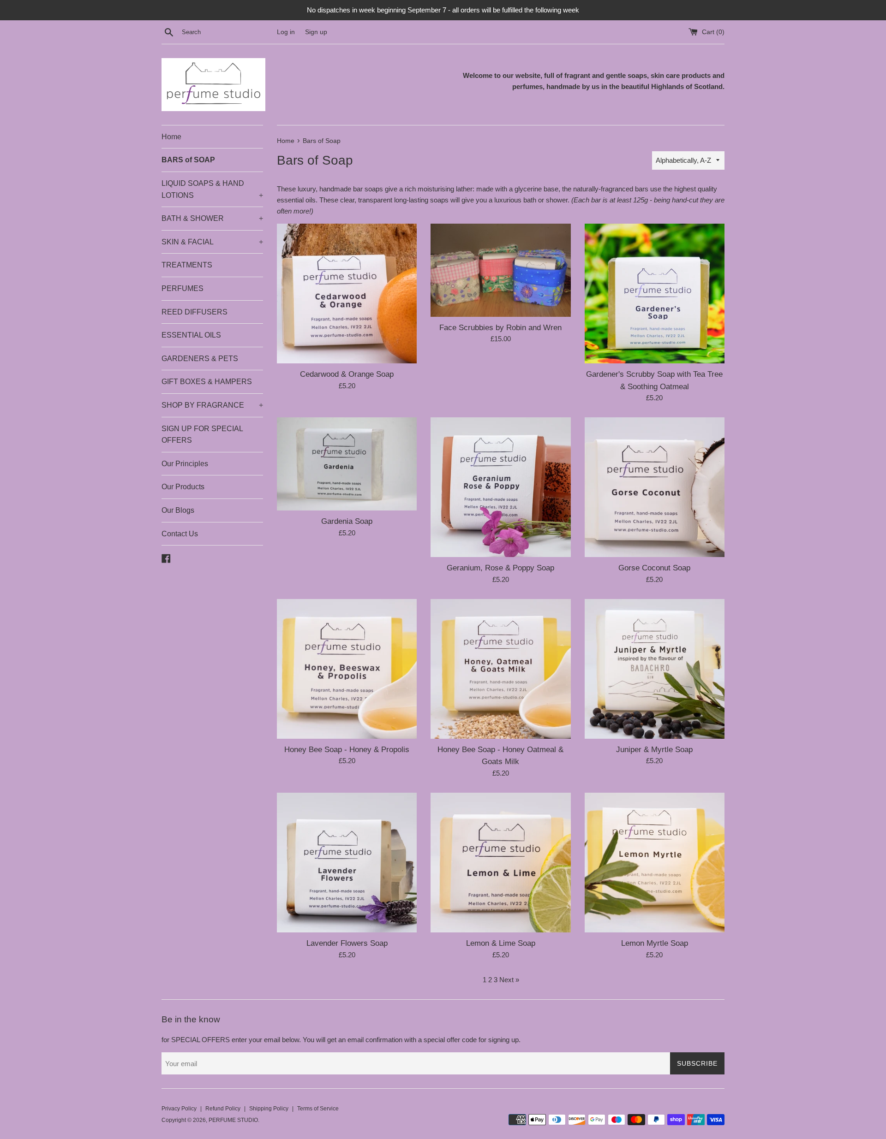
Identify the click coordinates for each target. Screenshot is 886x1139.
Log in (286, 32)
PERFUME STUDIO (233, 1120)
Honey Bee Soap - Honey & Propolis (346, 749)
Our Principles (185, 464)
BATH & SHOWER (212, 218)
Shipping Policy (268, 1108)
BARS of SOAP (188, 160)
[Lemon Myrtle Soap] (654, 862)
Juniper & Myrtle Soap (654, 749)
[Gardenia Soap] (347, 463)
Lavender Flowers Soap (347, 943)
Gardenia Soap (346, 521)
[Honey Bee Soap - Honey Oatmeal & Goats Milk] (500, 669)
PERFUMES (183, 288)
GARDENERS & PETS (200, 358)
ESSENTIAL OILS (191, 335)
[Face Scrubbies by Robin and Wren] (500, 270)
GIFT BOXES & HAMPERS (207, 382)
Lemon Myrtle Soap (654, 943)
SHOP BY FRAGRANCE (212, 405)
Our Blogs (178, 510)
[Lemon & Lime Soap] (500, 862)
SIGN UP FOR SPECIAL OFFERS (202, 435)
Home (171, 137)
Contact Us (180, 534)
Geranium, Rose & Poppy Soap (500, 568)
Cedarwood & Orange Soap (347, 374)
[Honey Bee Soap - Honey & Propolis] (347, 669)
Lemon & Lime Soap (500, 943)
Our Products (183, 487)
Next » (509, 980)
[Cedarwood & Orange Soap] (347, 293)
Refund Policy (222, 1108)
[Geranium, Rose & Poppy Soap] (500, 487)
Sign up (316, 32)
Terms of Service (318, 1108)
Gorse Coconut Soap (654, 568)
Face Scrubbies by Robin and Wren (500, 327)
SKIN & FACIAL (212, 242)
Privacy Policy (179, 1108)
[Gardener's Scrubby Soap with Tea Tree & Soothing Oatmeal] (654, 293)
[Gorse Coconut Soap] (654, 487)
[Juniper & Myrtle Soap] (654, 669)
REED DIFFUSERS (194, 312)
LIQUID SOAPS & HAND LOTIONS (212, 189)
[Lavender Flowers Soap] (347, 862)
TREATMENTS (187, 265)
